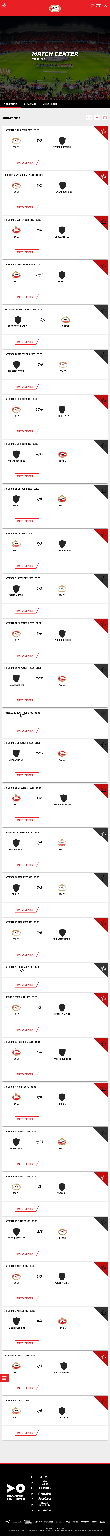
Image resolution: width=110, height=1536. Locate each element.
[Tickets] (99, 6)
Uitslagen (30, 104)
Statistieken (50, 104)
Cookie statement (81, 1530)
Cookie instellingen (95, 1530)
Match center (25, 162)
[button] (4, 1378)
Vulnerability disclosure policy (49, 1530)
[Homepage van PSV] (55, 7)
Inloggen (105, 6)
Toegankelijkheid (32, 1530)
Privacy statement (67, 1530)
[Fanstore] (92, 6)
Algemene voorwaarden (16, 1530)
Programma (10, 104)
